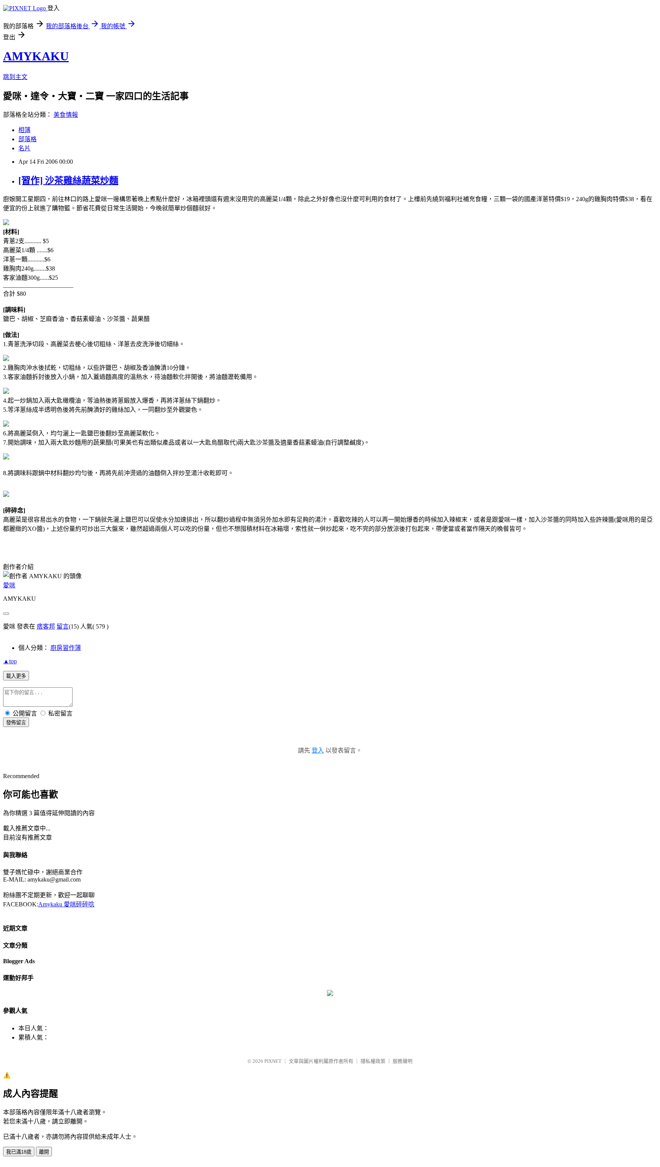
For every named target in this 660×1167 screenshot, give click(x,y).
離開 (44, 1152)
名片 (24, 148)
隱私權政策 (373, 1061)
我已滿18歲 (18, 1152)
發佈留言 (16, 722)
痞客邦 (46, 626)
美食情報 (65, 114)
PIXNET (272, 1061)
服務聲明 (402, 1061)
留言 (63, 626)
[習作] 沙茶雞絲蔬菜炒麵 (68, 180)
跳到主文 (15, 77)
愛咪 (9, 585)
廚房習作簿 (65, 648)
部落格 (27, 139)
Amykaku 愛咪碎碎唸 (66, 904)
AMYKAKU (36, 56)
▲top (10, 661)
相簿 (24, 130)
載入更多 (16, 676)
